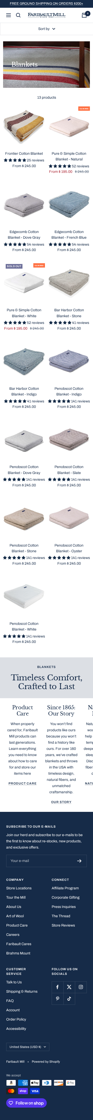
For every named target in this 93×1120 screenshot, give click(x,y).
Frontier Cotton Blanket (24, 153)
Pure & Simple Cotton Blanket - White (24, 313)
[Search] (18, 15)
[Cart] (84, 15)
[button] (15, 160)
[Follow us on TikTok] (69, 999)
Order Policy (16, 1019)
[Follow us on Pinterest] (57, 999)
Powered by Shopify (46, 1061)
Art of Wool (15, 916)
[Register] (79, 861)
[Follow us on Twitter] (69, 987)
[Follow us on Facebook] (57, 987)
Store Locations (19, 888)
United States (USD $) (25, 1047)
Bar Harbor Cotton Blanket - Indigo (24, 391)
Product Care (23, 783)
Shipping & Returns (21, 991)
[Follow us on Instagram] (81, 987)
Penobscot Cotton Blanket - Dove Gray (24, 470)
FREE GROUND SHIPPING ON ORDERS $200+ (46, 3)
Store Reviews (63, 925)
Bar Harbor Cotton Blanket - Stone (69, 313)
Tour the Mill (16, 897)
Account (13, 1010)
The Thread (61, 916)
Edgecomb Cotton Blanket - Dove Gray (24, 234)
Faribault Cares (18, 944)
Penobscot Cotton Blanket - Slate (69, 470)
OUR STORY (61, 802)
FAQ (10, 1001)
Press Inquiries (64, 907)
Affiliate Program (65, 888)
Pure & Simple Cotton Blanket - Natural (69, 156)
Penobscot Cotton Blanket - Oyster (69, 548)
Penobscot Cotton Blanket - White (24, 626)
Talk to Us (14, 982)
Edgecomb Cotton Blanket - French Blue (69, 234)
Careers (12, 935)
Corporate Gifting (66, 897)
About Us (13, 907)
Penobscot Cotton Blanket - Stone (24, 548)
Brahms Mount (18, 953)
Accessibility (16, 1029)
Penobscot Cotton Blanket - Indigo (69, 391)
